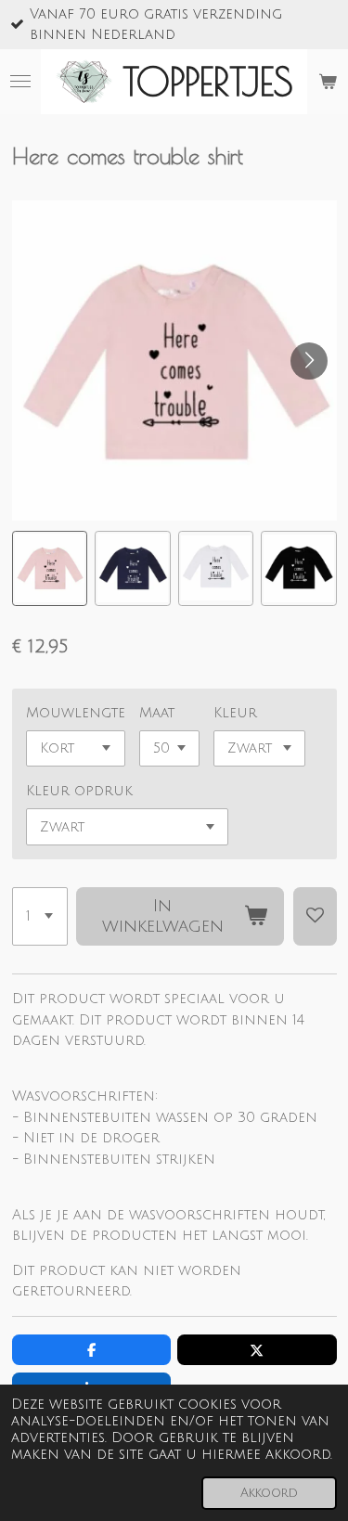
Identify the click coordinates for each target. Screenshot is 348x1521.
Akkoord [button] (269, 1493)
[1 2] (40, 917)
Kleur (235, 712)
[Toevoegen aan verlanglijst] (315, 917)
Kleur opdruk (79, 790)
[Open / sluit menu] (20, 81)
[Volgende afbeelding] (309, 361)
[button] (50, 569)
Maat (156, 712)
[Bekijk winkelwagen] (327, 81)
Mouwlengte (75, 712)
